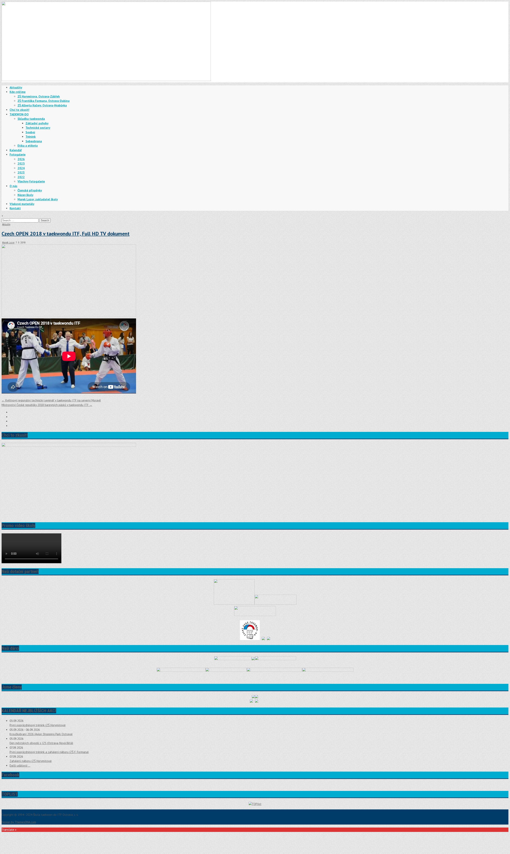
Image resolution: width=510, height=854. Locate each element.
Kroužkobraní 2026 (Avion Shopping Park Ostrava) (41, 734)
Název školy (25, 195)
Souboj (30, 132)
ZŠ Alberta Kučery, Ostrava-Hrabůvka (42, 105)
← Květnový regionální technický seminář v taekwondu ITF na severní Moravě (51, 400)
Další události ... (20, 765)
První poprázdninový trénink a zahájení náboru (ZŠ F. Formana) (49, 752)
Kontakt (15, 208)
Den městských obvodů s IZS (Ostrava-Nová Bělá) (41, 743)
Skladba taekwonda (31, 119)
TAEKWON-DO (19, 114)
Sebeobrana (34, 141)
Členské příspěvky (30, 190)
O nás (13, 186)
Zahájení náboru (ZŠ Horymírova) (31, 761)
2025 (21, 163)
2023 (21, 172)
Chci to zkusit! (19, 110)
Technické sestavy (38, 128)
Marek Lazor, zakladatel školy (38, 199)
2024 (21, 168)
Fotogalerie (18, 154)
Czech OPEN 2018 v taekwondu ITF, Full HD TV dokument (65, 233)
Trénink (31, 137)
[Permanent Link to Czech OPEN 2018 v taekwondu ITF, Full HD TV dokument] (69, 316)
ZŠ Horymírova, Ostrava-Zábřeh (39, 96)
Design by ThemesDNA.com (19, 822)
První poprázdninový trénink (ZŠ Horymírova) (38, 725)
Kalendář (16, 150)
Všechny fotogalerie (31, 181)
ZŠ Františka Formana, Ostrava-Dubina (44, 101)
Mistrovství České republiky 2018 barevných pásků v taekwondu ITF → (47, 405)
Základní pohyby (37, 123)
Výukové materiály (22, 204)
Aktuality (16, 87)
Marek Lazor (8, 242)
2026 (21, 159)
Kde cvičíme (18, 92)
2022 (21, 177)
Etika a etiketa (28, 145)
